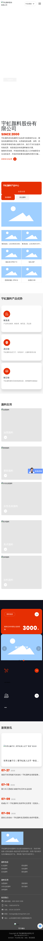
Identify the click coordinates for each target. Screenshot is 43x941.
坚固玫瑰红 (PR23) (11, 280)
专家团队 (5, 707)
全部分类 (21, 191)
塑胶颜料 (8, 470)
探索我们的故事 (6, 159)
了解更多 (10, 80)
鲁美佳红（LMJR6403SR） (11, 244)
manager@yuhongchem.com (19, 914)
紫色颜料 (25, 872)
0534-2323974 (14, 910)
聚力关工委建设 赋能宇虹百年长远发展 (16, 789)
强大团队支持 (21, 647)
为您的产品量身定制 (7, 682)
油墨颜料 (8, 432)
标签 (26, 938)
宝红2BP (32, 262)
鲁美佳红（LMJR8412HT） (31, 244)
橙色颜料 (25, 865)
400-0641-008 (17, 901)
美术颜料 (8, 544)
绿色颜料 (25, 869)
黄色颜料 (4, 869)
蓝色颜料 (4, 872)
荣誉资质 (10, 614)
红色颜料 (4, 865)
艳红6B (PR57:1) (11, 262)
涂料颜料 (8, 579)
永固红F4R (31, 280)
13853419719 (14, 905)
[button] (19, 109)
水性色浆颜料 (11, 506)
